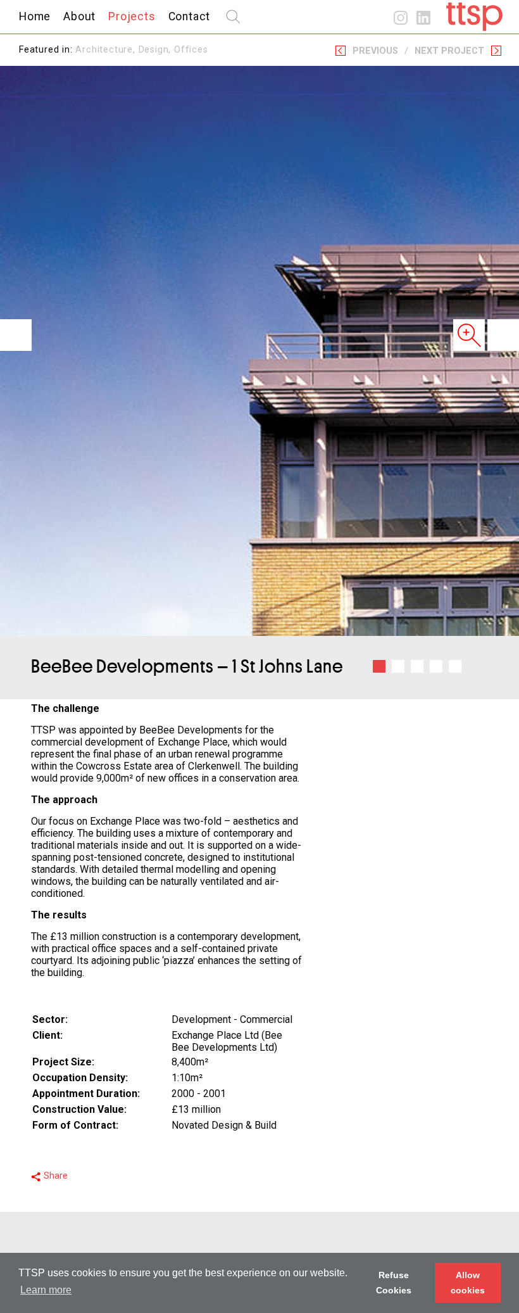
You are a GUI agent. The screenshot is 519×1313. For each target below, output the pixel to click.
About (79, 16)
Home (35, 16)
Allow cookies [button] (468, 1282)
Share (56, 1175)
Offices (191, 49)
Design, (156, 49)
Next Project (449, 51)
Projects (131, 16)
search (233, 16)
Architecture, (106, 49)
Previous (375, 51)
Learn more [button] (46, 1289)
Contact (189, 16)
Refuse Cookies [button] (393, 1282)
